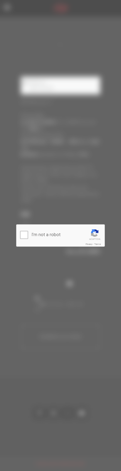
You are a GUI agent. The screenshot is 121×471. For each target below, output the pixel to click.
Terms (97, 244)
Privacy (89, 244)
